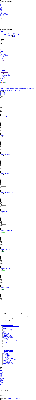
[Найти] (0, 2)
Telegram (2, 80)
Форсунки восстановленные (6, 88)
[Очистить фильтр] (0, 110)
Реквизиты (1, 375)
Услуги (1, 370)
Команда (1, 373)
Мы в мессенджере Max (3, 79)
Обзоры (1, 384)
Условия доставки (2, 379)
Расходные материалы (25, 88)
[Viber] (3, 82)
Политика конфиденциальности (3, 380)
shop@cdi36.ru (2, 19)
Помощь (1, 381)
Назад (3, 60)
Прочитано (1, 399)
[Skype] (5, 82)
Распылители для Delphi (11, 90)
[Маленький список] (0, 95)
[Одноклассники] (1, 82)
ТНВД (27, 88)
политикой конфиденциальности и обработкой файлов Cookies (14, 398)
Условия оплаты (1, 382)
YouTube (2, 22)
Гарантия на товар (2, 383)
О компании (1, 372)
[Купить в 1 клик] (0, 112)
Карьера (1, 374)
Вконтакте (2, 21)
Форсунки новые (2, 88)
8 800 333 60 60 (1, 23)
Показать (1, 111)
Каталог (1, 369)
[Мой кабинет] (0, 48)
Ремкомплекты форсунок (20, 88)
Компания (1, 371)
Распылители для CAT (2, 90)
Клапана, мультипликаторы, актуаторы (14, 88)
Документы (1, 376)
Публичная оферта (2, 378)
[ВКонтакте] (0, 82)
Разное (9, 88)
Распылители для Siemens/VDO (17, 90)
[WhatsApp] (4, 82)
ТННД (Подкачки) (30, 88)
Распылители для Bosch (7, 90)
